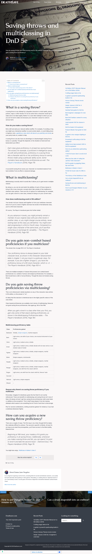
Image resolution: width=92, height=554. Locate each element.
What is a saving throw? (14, 82)
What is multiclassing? (14, 86)
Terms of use (10, 528)
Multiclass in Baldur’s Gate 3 (27, 450)
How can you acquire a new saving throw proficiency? (22, 100)
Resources (82, 2)
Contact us (9, 524)
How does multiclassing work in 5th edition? (21, 87)
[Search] (83, 520)
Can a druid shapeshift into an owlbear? (68, 499)
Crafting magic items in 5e (73, 93)
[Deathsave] (10, 2)
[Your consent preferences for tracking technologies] (2, 551)
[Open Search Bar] (90, 2)
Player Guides (47, 2)
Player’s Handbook (15, 163)
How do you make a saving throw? (18, 84)
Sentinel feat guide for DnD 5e (74, 110)
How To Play (36, 2)
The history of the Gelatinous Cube (75, 175)
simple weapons (22, 333)
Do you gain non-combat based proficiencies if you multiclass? (22, 90)
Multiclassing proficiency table (18, 95)
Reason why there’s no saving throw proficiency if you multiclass (24, 97)
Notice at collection (37, 552)
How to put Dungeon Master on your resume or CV (20, 501)
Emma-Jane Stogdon (21, 57)
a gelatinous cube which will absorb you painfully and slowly (34, 133)
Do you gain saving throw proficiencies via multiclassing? (23, 93)
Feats (73, 2)
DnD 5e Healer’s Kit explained (74, 127)
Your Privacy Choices (50, 552)
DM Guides (58, 2)
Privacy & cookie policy (13, 526)
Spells (67, 2)
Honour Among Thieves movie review (45, 532)
